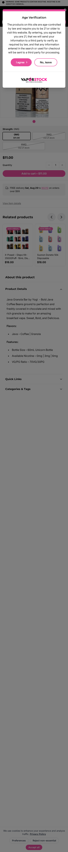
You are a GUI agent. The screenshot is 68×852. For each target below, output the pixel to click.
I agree (20, 62)
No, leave (46, 62)
